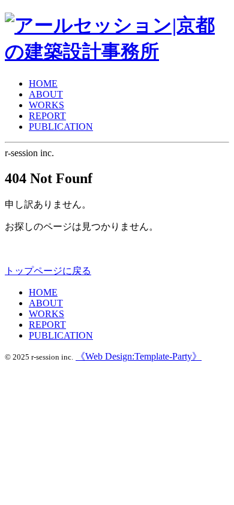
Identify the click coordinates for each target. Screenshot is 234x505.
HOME (43, 83)
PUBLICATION (61, 126)
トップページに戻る (48, 271)
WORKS (46, 105)
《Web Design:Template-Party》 (139, 356)
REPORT (47, 116)
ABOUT (46, 94)
